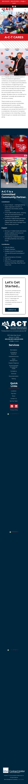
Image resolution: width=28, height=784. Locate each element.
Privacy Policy (14, 410)
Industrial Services (14, 356)
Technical (13, 373)
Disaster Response (14, 363)
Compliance (13, 371)
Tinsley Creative (21, 779)
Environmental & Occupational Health (13, 367)
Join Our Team (14, 401)
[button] (13, 6)
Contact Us (14, 398)
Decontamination (13, 376)
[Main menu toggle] (25, 9)
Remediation (13, 350)
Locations (13, 391)
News (13, 396)
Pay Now (13, 393)
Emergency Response (13, 353)
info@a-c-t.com (14, 341)
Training (14, 378)
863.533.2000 (15, 1)
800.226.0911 (5, 1)
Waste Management (13, 359)
